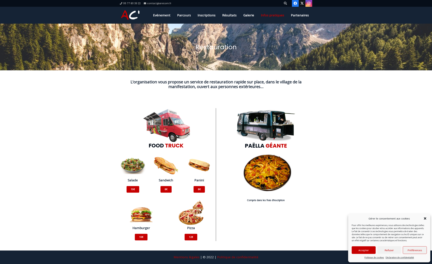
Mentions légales (186, 257)
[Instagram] (308, 3)
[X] (302, 3)
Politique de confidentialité (237, 257)
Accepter (363, 250)
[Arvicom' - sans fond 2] (130, 15)
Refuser (389, 250)
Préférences (415, 250)
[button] (425, 218)
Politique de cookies (374, 257)
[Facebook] (295, 3)
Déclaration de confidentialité (400, 257)
